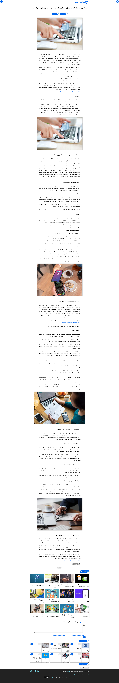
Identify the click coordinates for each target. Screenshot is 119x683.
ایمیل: (66, 635)
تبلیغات (74, 677)
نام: (85, 635)
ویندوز (82, 674)
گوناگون (59, 568)
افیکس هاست (52, 677)
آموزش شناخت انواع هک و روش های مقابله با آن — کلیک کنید (68, 560)
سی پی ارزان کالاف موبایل (84, 667)
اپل (84, 674)
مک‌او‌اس (74, 674)
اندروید (87, 674)
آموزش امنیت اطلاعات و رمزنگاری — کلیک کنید (70, 322)
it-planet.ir (68, 671)
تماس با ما (69, 677)
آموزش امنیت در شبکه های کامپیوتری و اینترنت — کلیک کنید (68, 91)
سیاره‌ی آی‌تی (80, 2)
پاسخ (71, 643)
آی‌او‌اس (78, 674)
